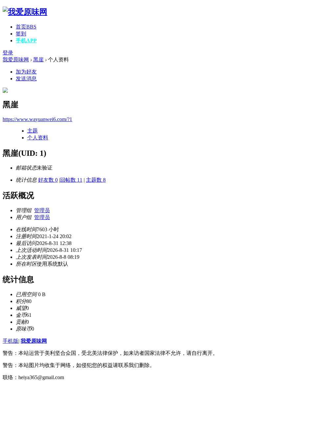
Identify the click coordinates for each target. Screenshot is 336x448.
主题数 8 (96, 180)
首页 (26, 27)
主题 (32, 130)
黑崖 (38, 59)
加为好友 (26, 71)
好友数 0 (48, 180)
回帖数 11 (71, 180)
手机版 (10, 341)
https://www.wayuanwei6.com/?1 (37, 119)
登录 (8, 52)
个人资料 (37, 137)
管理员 (42, 210)
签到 (21, 33)
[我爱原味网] (25, 12)
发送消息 (26, 78)
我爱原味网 (16, 59)
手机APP (26, 40)
